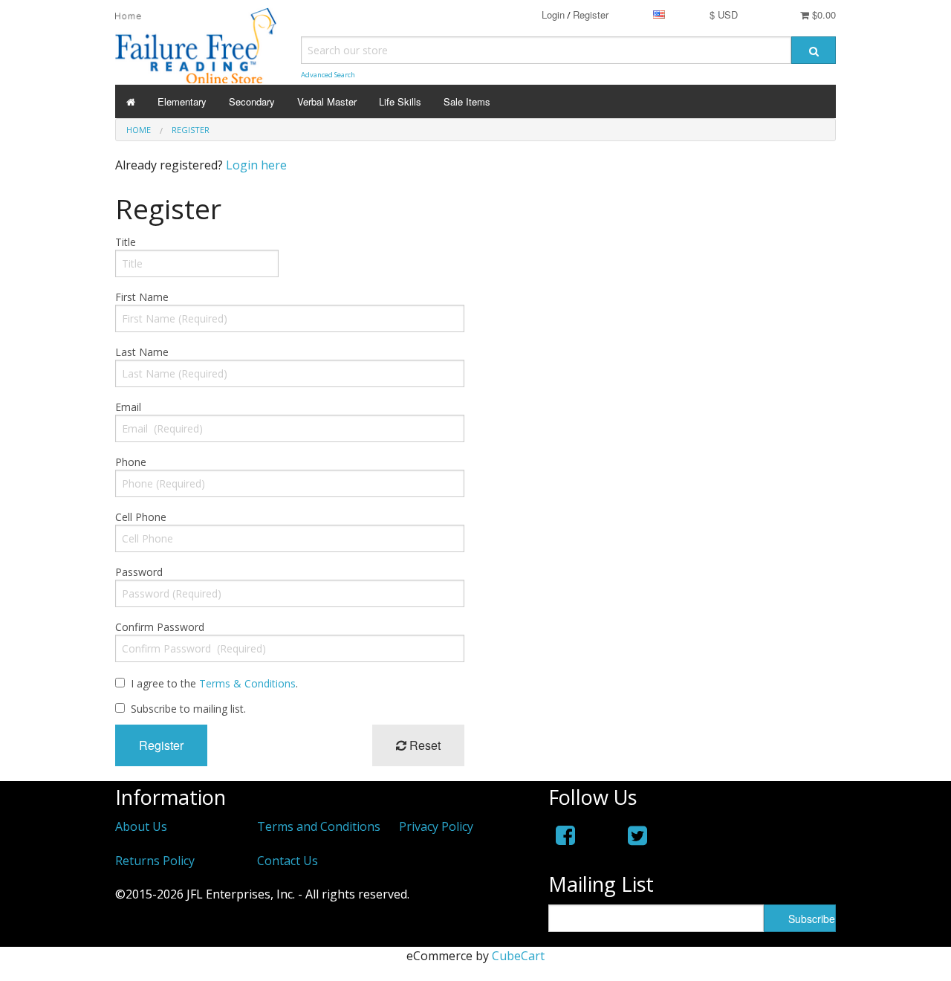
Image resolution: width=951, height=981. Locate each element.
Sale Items (467, 101)
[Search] (813, 50)
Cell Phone (140, 517)
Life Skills (400, 101)
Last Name (142, 352)
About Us (141, 826)
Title (125, 242)
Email (128, 407)
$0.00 (822, 14)
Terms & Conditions (247, 683)
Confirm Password (159, 627)
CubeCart (518, 956)
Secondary (252, 101)
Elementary (182, 101)
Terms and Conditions (318, 826)
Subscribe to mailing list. (188, 709)
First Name (142, 297)
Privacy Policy (436, 826)
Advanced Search (328, 75)
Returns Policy (155, 860)
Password (139, 572)
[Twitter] (637, 835)
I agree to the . (214, 683)
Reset (423, 745)
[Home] (130, 101)
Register (590, 14)
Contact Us (287, 860)
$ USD (724, 14)
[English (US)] (659, 14)
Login (553, 14)
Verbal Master (327, 101)
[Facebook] (565, 835)
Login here (256, 165)
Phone (130, 462)
